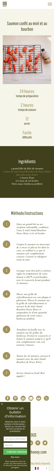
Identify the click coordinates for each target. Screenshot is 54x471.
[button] (50, 4)
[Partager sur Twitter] (46, 398)
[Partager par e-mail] (30, 398)
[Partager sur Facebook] (7, 398)
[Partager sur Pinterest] (15, 398)
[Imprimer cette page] (38, 398)
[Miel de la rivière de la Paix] (5, 5)
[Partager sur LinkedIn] (23, 398)
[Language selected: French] (40, 468)
